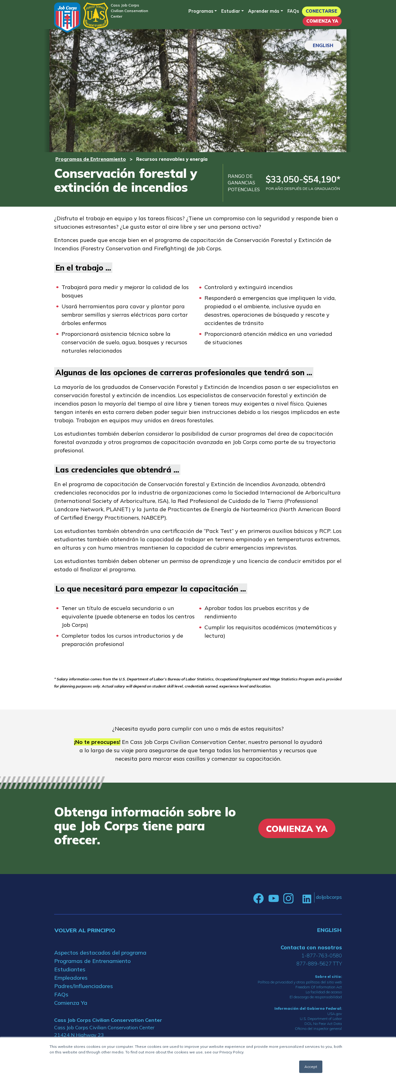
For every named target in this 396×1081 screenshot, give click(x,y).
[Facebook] (258, 898)
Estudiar (230, 11)
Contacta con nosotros (311, 947)
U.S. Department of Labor (321, 1018)
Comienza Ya (322, 21)
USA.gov (334, 1013)
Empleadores (71, 977)
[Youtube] (273, 898)
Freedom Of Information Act (318, 987)
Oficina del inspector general (318, 1028)
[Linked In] (307, 898)
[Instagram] (288, 898)
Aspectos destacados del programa (100, 952)
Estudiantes (69, 969)
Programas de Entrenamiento (90, 159)
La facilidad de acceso (324, 992)
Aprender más (263, 11)
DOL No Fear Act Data (323, 1023)
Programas (200, 11)
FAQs (293, 11)
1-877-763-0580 (321, 955)
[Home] (67, 17)
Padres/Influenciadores (83, 986)
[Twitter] (297, 898)
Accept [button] (310, 1066)
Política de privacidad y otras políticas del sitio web (300, 982)
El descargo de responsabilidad (316, 997)
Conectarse (321, 11)
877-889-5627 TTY (319, 963)
